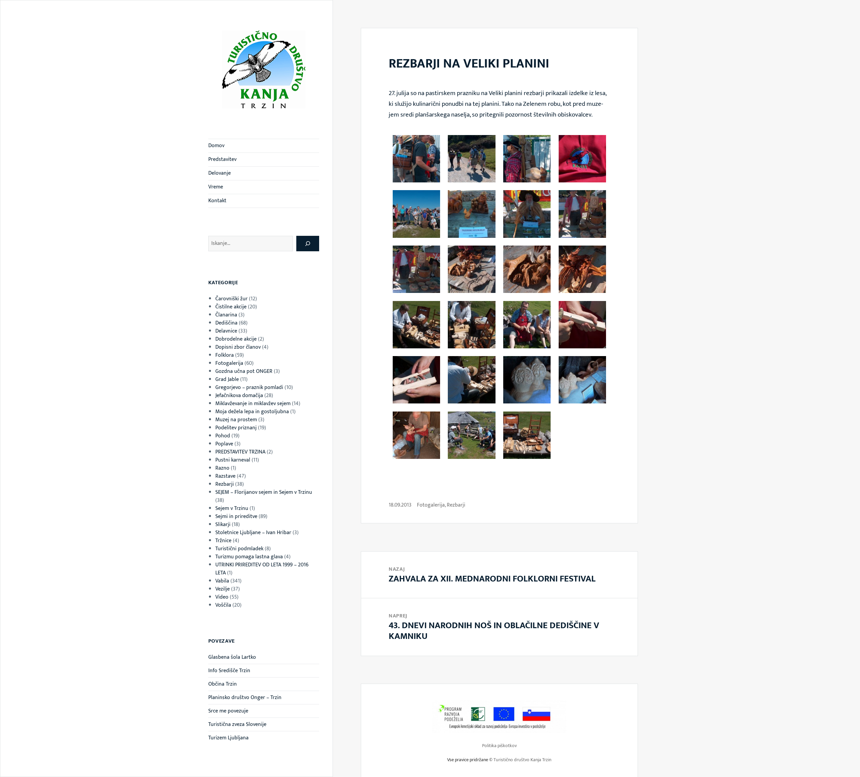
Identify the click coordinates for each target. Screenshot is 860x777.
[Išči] (307, 243)
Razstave (225, 476)
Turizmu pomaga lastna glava (249, 556)
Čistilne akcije (231, 306)
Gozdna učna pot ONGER (243, 371)
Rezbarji (224, 484)
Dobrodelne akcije (236, 339)
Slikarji (222, 524)
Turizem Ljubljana (228, 737)
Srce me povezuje (228, 711)
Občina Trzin (222, 684)
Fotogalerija (229, 363)
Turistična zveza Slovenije (237, 724)
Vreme (215, 186)
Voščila (223, 605)
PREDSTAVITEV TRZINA (240, 452)
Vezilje (222, 589)
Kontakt (217, 200)
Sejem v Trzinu (231, 508)
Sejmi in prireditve (236, 516)
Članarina (226, 314)
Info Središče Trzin (229, 670)
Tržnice (223, 540)
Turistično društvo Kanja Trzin (522, 760)
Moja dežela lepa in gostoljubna (252, 411)
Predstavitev (222, 159)
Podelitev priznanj (236, 427)
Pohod (222, 435)
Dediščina (226, 323)
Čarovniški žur (231, 298)
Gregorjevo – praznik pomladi (249, 387)
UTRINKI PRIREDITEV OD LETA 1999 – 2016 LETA (261, 568)
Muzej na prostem (236, 419)
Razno (222, 468)
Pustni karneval (232, 460)
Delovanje (219, 173)
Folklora (224, 355)
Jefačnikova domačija (239, 395)
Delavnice (226, 331)
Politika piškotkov (499, 745)
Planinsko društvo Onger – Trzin (245, 697)
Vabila (222, 581)
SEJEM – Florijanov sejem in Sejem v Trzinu (263, 492)
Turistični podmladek (239, 548)
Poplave (224, 443)
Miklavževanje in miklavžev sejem (253, 403)
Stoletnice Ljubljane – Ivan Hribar (253, 532)
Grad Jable (227, 379)
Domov (216, 145)
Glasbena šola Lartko (232, 657)
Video (221, 597)
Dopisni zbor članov (238, 347)
